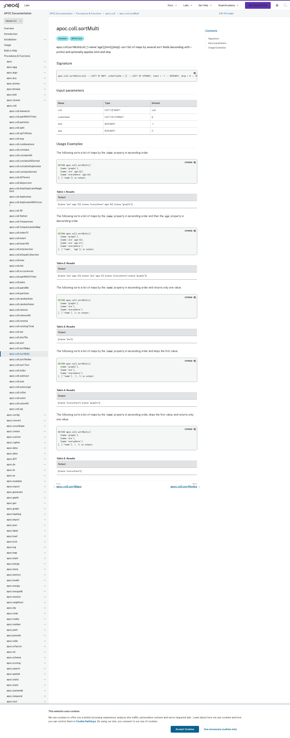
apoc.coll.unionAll (19, 403)
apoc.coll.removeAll (20, 315)
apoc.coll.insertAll (19, 243)
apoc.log (11, 547)
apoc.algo (12, 72)
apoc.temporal (14, 696)
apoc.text (12, 701)
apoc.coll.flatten (18, 216)
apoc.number (14, 624)
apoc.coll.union (17, 398)
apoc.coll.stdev (17, 370)
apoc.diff (12, 459)
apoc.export (13, 486)
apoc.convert (14, 420)
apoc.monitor (14, 596)
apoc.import (13, 519)
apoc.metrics (14, 574)
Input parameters (217, 43)
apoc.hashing (14, 514)
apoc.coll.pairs (17, 282)
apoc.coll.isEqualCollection (24, 254)
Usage (7, 45)
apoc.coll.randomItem (21, 298)
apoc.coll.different (19, 177)
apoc (9, 61)
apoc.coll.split (17, 127)
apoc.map (12, 552)
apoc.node (12, 613)
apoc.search (13, 668)
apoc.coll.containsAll (20, 155)
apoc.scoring (14, 663)
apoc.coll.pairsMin (19, 287)
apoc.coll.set (16, 332)
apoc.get (11, 503)
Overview (9, 28)
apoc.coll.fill (16, 210)
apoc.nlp (11, 608)
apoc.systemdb (15, 690)
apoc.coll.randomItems (21, 304)
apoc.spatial (13, 674)
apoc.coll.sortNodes (20, 359)
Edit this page (226, 13)
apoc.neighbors (15, 602)
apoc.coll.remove (18, 309)
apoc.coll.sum (16, 381)
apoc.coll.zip (16, 409)
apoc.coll (12, 105)
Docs (170, 5)
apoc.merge (13, 563)
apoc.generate (15, 492)
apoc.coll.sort (16, 343)
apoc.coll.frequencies (21, 221)
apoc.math (12, 558)
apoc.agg (12, 67)
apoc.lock (12, 541)
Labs (27, 5)
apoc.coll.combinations (21, 144)
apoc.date (12, 453)
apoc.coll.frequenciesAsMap (24, 227)
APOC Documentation (61, 13)
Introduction (10, 34)
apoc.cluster (13, 100)
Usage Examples (217, 47)
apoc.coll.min (16, 265)
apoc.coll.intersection (21, 249)
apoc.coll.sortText (19, 365)
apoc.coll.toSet (17, 392)
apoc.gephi (13, 497)
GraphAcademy (226, 5)
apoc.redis (12, 641)
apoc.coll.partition (19, 122)
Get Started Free (258, 5)
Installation (10, 39)
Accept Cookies (185, 729)
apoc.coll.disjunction (20, 183)
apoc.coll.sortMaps (19, 348)
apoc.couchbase (16, 426)
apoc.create (13, 431)
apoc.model (13, 580)
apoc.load (12, 536)
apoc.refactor (14, 646)
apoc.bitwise (13, 89)
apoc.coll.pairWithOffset (22, 116)
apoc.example (14, 481)
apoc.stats (12, 685)
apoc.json (12, 525)
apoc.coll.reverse (18, 320)
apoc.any (11, 78)
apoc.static (13, 679)
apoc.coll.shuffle (18, 337)
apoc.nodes (13, 619)
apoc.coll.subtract (19, 376)
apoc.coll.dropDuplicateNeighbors (25, 190)
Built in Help (10, 50)
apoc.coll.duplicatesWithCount (25, 203)
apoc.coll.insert (17, 238)
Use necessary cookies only (220, 729)
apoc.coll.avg (16, 138)
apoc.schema (14, 657)
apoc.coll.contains (19, 149)
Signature (213, 38)
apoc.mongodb (15, 591)
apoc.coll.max (16, 260)
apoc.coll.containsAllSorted (24, 161)
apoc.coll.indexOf (19, 232)
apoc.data (12, 448)
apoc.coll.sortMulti (19, 354)
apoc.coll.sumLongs (20, 387)
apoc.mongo (13, 586)
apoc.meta (12, 569)
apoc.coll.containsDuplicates (25, 166)
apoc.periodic (14, 635)
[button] (277, 5)
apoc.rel (11, 652)
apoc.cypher (13, 442)
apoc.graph (13, 508)
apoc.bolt (12, 94)
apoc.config (13, 415)
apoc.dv (11, 470)
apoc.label (12, 530)
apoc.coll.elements (19, 111)
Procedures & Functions (17, 56)
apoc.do (11, 464)
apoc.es (11, 475)
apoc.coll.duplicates (20, 196)
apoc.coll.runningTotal (21, 326)
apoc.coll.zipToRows (20, 133)
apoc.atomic (13, 83)
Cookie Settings (86, 721)
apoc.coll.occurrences (21, 271)
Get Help (203, 5)
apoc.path (12, 630)
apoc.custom (14, 437)
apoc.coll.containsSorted (23, 171)
